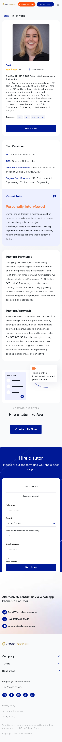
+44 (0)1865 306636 (18, 619)
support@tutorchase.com (22, 626)
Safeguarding (8, 716)
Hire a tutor (45, 4)
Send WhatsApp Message (22, 612)
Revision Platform (26, 4)
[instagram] (18, 695)
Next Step (31, 567)
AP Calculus (38, 117)
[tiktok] (25, 695)
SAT (19, 117)
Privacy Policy (8, 705)
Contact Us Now (26, 429)
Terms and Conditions (12, 711)
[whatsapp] (4, 695)
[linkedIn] (32, 695)
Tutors (5, 15)
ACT (27, 117)
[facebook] (11, 695)
